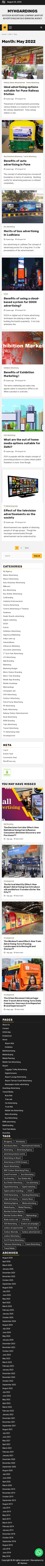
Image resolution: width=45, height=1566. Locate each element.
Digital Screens (11, 1073)
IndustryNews (8, 642)
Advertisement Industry (31, 1146)
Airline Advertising (10, 575)
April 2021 (6, 1444)
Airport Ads (9, 1043)
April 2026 (6, 1262)
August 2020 (7, 1470)
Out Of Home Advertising (14, 1240)
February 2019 (8, 1526)
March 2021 (7, 1448)
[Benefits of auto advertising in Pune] (22, 136)
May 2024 (6, 1336)
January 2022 (7, 1414)
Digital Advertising (11, 1187)
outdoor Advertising (12, 1236)
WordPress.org (9, 761)
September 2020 (9, 1467)
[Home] (4, 27)
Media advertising (29, 1203)
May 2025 (6, 1299)
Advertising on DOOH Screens (15, 1162)
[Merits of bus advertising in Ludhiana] (22, 206)
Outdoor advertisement (31, 1232)
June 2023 (6, 1355)
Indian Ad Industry (11, 1199)
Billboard (6, 586)
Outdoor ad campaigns (30, 1224)
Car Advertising (11, 1103)
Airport (5, 1066)
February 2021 (8, 1452)
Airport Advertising (10, 579)
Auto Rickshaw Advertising (13, 156)
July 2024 (6, 1329)
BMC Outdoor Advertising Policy (16, 1170)
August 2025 (7, 1288)
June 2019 (6, 1512)
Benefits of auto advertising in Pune (17, 162)
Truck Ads (9, 1107)
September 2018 (9, 1541)
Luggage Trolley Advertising (16, 1069)
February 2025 (8, 1310)
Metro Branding (11, 1114)
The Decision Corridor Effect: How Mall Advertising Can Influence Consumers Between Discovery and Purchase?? (22, 831)
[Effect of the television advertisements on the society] (22, 486)
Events (6, 627)
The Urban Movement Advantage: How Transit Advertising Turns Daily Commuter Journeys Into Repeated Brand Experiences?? (22, 1002)
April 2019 (6, 1519)
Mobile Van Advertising (11, 1062)
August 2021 (7, 1429)
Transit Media (7, 1092)
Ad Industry (20, 1142)
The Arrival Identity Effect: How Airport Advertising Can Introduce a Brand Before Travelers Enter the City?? (22, 888)
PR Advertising (9, 706)
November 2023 (8, 1347)
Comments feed (10, 757)
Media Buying (7, 1055)
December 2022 (8, 1373)
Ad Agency (7, 571)
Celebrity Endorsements (13, 601)
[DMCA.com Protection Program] (7, 772)
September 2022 (9, 1385)
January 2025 (7, 1314)
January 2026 (7, 1269)
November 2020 (8, 1463)
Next (27, 548)
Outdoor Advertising (11, 698)
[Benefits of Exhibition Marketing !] (22, 347)
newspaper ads (9, 691)
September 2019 (9, 1500)
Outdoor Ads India (11, 1232)
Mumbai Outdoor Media (13, 1215)
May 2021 (6, 1441)
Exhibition (9, 1047)
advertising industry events (14, 1154)
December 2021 (8, 1418)
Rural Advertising (10, 717)
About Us (6, 1025)
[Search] (41, 27)
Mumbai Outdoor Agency (14, 1211)
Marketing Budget (10, 668)
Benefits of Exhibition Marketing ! (19, 374)
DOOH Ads (6, 1032)
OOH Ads (25, 1220)
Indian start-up (9, 638)
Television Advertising (12, 1244)
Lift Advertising (9, 657)
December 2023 (8, 1344)
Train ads (8, 1099)
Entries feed (8, 754)
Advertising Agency (24, 1150)
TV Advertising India (11, 506)
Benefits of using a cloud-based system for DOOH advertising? (21, 302)
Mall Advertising (8, 1051)
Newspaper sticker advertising (17, 1084)
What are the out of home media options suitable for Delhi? (22, 443)
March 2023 (7, 1362)
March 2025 (7, 1306)
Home (4, 1040)
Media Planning (8, 1058)
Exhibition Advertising (11, 368)
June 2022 (6, 1396)
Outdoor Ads (32, 1228)
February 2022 (8, 1411)
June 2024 (6, 1332)
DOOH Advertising (11, 1195)
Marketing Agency (11, 1203)
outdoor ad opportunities (13, 1228)
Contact (5, 1028)
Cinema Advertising (11, 605)
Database (7, 612)
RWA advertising (9, 1122)
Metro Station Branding (12, 672)
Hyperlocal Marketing (11, 635)
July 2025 (6, 1291)
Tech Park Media (9, 1129)
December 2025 (8, 1273)
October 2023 (7, 1351)
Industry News (27, 1199)
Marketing (7, 665)
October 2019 (7, 1497)
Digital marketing (10, 620)
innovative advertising (12, 650)
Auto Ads (8, 1096)
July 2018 (6, 1549)
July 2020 (6, 1474)
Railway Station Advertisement (14, 82)
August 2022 (7, 1388)
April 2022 (6, 1403)
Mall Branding (8, 661)
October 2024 (7, 1317)
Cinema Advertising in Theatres (16, 609)
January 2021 (7, 1456)
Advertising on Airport (12, 1158)
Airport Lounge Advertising (15, 1077)
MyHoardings (23, 11)
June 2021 (6, 1437)
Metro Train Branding (11, 676)
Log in (5, 750)
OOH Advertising (9, 435)
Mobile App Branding (11, 680)
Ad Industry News (11, 1146)
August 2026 (7, 1258)
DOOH (6, 294)
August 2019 (7, 1504)
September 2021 (9, 1426)
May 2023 (6, 1359)
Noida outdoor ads (11, 1220)
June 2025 (6, 1295)
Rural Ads (6, 1133)
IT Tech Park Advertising (13, 653)
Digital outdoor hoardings (14, 1191)
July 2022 (6, 1392)
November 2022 (8, 1377)
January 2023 (7, 1370)
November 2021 (8, 1422)
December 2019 (8, 1489)
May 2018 (6, 1556)
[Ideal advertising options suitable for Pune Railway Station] (22, 62)
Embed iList (7, 1036)
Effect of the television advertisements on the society (20, 514)
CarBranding (8, 597)
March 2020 (7, 1485)
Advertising (8, 1150)
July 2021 (6, 1433)
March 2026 (7, 1265)
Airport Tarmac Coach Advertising (18, 1081)
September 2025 (9, 1284)
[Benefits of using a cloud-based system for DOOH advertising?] (22, 274)
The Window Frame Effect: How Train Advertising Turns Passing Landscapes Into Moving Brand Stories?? (22, 945)
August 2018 (7, 1545)
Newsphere (36, 1560)
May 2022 (6, 1400)
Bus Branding (9, 1179)
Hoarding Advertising (30, 1195)
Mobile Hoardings (10, 683)
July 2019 (6, 1508)
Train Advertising (10, 724)
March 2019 (7, 1523)
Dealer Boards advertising (13, 616)
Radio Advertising (10, 709)
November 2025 (8, 1276)
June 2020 (6, 1478)
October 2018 (7, 1538)
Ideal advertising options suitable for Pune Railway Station (21, 90)
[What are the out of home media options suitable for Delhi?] (22, 415)
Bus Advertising (9, 227)
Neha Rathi (19, 839)
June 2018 (6, 1553)
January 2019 (7, 1530)
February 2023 (8, 1366)
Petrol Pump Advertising (13, 702)
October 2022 (7, 1381)
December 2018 (8, 1534)
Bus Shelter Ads (24, 1179)
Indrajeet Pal (21, 99)
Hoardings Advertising (11, 1088)
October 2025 (7, 1280)
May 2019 (6, 1515)
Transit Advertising (32, 82)
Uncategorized (9, 735)
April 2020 (6, 1482)
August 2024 (7, 1325)
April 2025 (6, 1303)
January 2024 (7, 1340)
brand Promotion (10, 1174)
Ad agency (8, 1142)
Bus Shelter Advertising (12, 594)
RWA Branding (9, 721)
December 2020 (8, 1459)
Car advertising (32, 1183)
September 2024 (9, 1321)
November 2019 (8, 1493)
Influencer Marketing (11, 646)
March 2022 (7, 1407)
